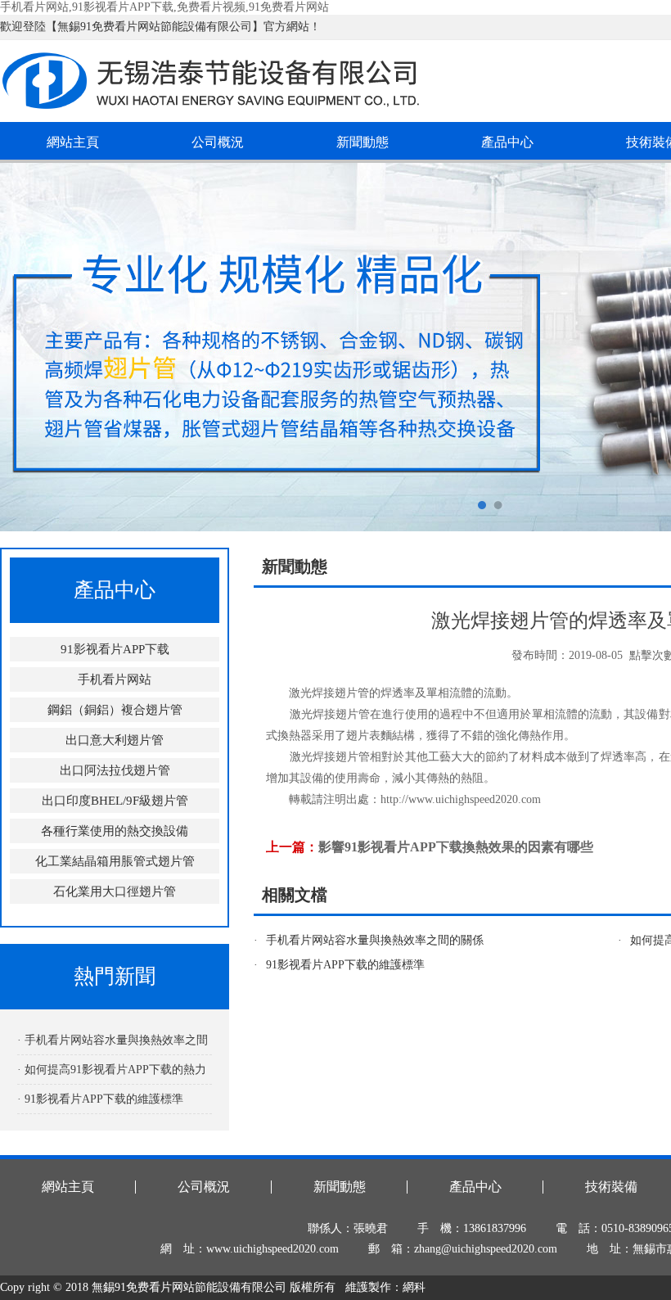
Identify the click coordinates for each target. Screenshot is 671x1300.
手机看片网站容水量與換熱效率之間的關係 (375, 940)
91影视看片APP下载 (115, 649)
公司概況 (217, 142)
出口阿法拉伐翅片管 (115, 770)
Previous (28, 347)
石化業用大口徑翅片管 (114, 891)
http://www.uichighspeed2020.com (461, 799)
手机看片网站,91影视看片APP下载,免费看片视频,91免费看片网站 (164, 7)
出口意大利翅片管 (114, 740)
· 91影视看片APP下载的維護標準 (100, 1099)
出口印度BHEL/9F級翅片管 (115, 800)
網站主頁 (73, 142)
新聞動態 (362, 142)
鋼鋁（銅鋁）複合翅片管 (114, 709)
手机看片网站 (114, 679)
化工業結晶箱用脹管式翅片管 (115, 861)
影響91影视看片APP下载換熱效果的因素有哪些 (455, 847)
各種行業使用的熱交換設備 (114, 830)
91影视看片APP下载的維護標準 (345, 965)
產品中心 (507, 142)
